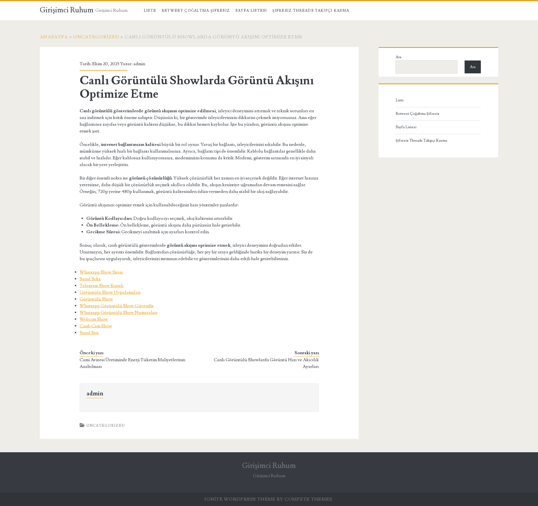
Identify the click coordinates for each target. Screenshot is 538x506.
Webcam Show (94, 319)
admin (139, 64)
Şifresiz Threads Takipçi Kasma (310, 10)
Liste (150, 10)
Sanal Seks (90, 279)
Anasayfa (54, 37)
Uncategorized (96, 37)
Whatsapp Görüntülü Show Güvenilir (117, 306)
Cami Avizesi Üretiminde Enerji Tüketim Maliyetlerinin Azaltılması (132, 363)
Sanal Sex (89, 332)
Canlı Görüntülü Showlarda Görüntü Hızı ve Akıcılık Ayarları (266, 363)
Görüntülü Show (96, 299)
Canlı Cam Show (96, 326)
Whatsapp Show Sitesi (101, 272)
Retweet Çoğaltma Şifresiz (196, 10)
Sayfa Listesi (251, 10)
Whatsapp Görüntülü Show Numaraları (118, 312)
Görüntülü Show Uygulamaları (110, 292)
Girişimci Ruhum (67, 10)
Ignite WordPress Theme (240, 499)
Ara (398, 57)
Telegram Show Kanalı (102, 285)
